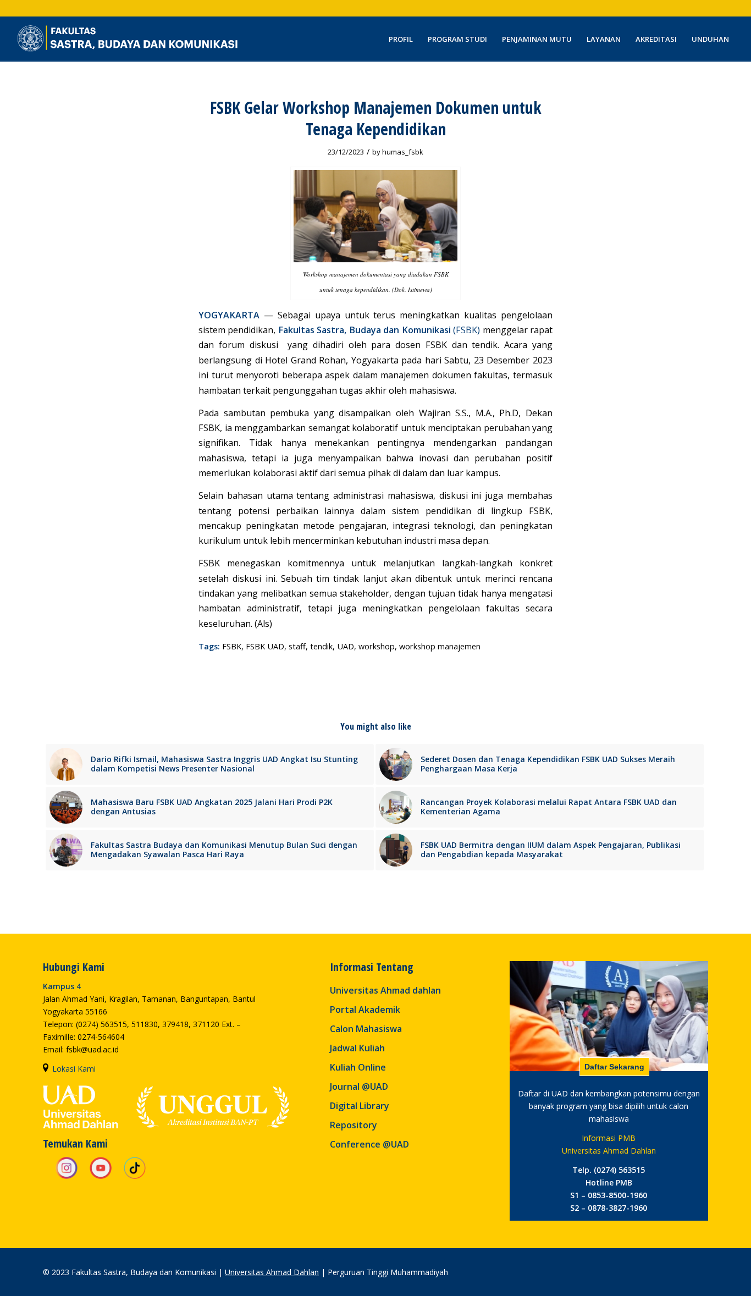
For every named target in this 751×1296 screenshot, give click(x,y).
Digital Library (359, 1106)
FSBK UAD (265, 646)
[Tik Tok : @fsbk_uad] (135, 1177)
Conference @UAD (369, 1144)
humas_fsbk (402, 152)
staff (297, 646)
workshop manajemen (440, 646)
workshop (376, 646)
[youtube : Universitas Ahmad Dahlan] (101, 1177)
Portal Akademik (365, 1009)
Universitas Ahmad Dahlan (272, 1272)
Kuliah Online (358, 1067)
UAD (345, 646)
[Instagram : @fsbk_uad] (66, 1177)
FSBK (231, 646)
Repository (353, 1125)
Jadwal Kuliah (357, 1048)
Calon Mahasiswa (366, 1029)
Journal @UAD (359, 1086)
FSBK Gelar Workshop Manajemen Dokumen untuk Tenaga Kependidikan (376, 118)
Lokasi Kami (74, 1068)
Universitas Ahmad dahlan (385, 990)
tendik (321, 646)
